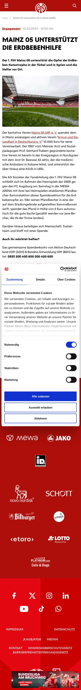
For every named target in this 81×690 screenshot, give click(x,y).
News (5, 17)
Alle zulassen (40, 396)
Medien (52, 639)
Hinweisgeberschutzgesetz (50, 648)
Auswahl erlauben (40, 407)
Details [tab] (40, 279)
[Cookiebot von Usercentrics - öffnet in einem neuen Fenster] (60, 269)
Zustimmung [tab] (14, 279)
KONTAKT (15, 648)
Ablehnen (40, 418)
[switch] (71, 356)
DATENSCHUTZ (64, 629)
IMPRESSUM (14, 629)
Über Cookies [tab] (66, 279)
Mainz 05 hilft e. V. (44, 133)
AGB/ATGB (33, 639)
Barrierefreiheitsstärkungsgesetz (40, 652)
